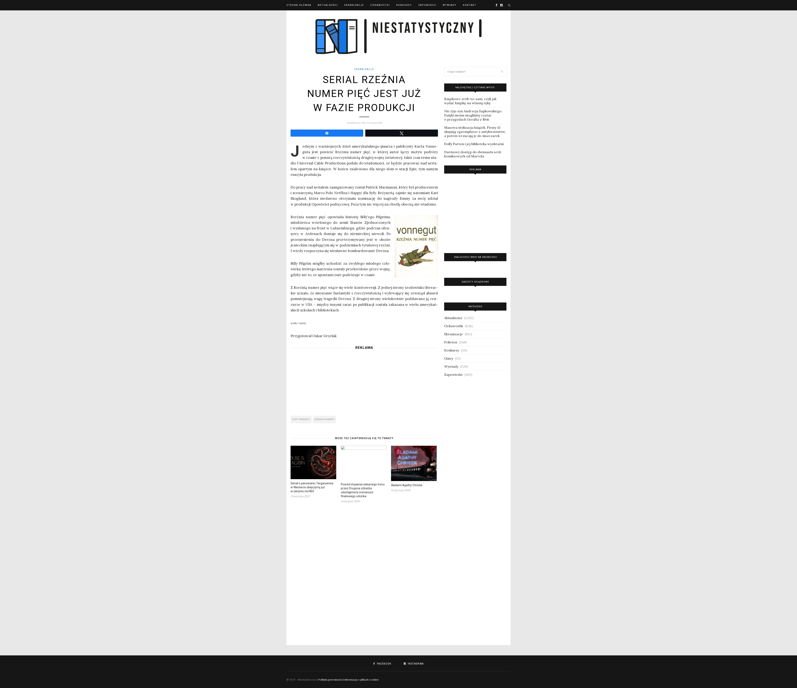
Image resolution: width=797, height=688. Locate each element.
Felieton (450, 342)
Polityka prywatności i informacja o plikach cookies (348, 679)
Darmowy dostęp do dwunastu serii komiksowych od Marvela (472, 154)
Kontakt (469, 5)
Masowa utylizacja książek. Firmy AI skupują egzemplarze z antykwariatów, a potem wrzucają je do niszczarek (475, 131)
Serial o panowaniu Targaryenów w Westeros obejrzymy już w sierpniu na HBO (312, 487)
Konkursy (404, 5)
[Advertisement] (364, 381)
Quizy (448, 358)
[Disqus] (364, 571)
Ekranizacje (354, 5)
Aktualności (328, 5)
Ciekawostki (380, 5)
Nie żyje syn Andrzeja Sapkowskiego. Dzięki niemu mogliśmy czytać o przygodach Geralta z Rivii (473, 115)
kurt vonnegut (301, 419)
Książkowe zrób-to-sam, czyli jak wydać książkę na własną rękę (470, 101)
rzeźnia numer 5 (324, 419)
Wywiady (449, 5)
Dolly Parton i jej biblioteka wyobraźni (474, 144)
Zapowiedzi (427, 5)
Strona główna (298, 5)
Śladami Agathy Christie (406, 485)
